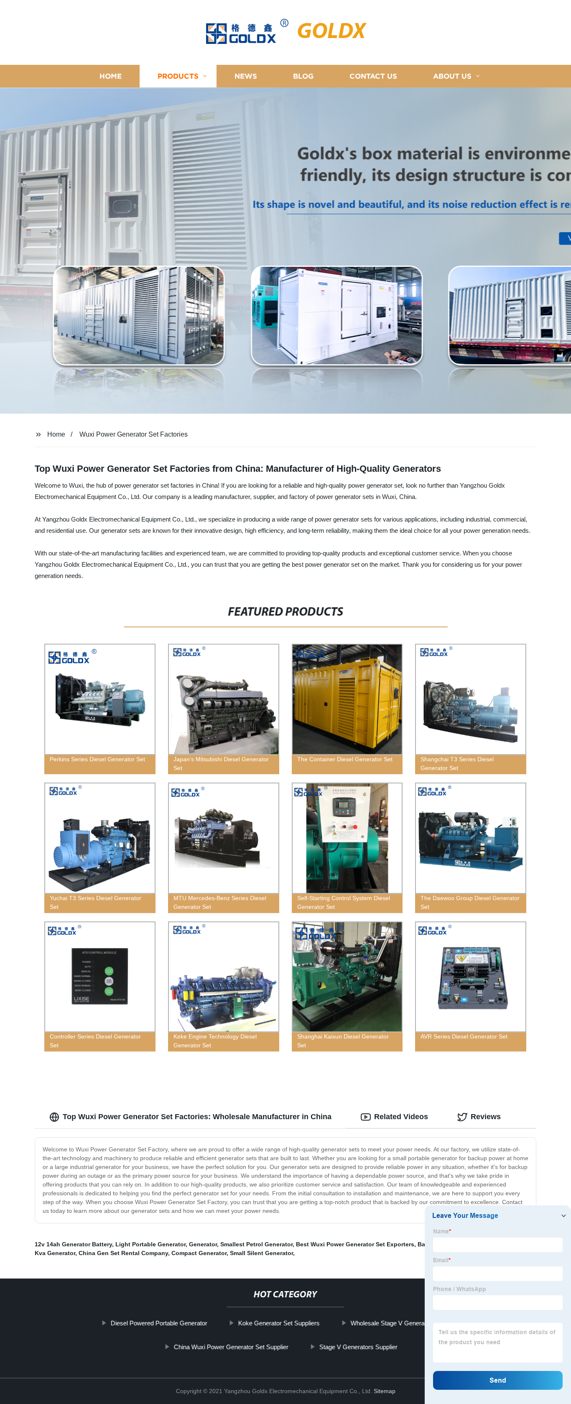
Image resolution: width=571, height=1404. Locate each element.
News (246, 76)
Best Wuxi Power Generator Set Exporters (355, 1244)
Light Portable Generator (150, 1244)
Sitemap (384, 1391)
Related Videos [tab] (401, 1116)
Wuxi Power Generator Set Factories (133, 434)
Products (178, 76)
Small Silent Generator (261, 1253)
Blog (303, 76)
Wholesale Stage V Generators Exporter (405, 1323)
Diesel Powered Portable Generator (159, 1323)
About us (452, 76)
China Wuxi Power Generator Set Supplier (230, 1346)
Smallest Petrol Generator (256, 1244)
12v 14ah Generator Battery (73, 1244)
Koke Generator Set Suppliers (279, 1323)
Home (110, 76)
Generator (203, 1244)
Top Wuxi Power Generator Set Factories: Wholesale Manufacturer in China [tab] (197, 1116)
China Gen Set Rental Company (123, 1253)
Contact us (373, 76)
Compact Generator (199, 1253)
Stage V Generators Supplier (358, 1346)
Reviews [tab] (486, 1116)
